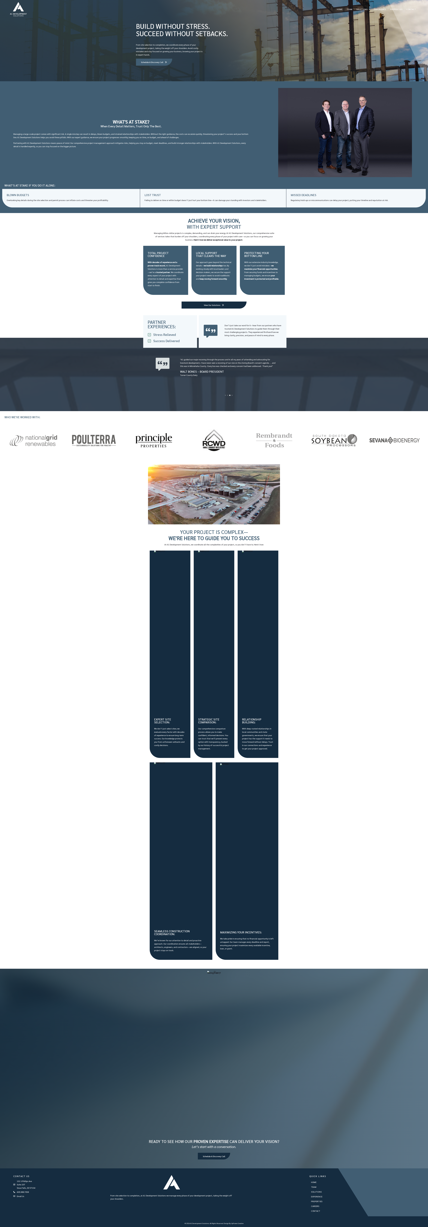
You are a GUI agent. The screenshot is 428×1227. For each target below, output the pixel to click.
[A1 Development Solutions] (18, 9)
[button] (369, 9)
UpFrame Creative (237, 1223)
